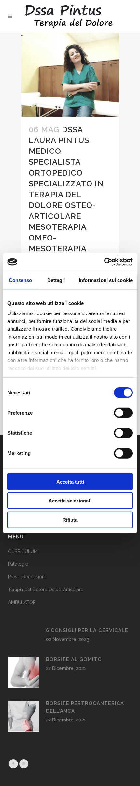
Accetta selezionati (70, 500)
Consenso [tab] (20, 280)
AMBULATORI (22, 602)
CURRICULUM (23, 551)
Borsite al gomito (74, 659)
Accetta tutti (70, 481)
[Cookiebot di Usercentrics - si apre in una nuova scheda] (104, 262)
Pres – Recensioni (27, 576)
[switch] (123, 412)
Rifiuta (70, 519)
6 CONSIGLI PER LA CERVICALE (87, 630)
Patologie (18, 564)
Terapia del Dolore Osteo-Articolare (45, 589)
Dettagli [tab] (56, 280)
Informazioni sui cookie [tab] (106, 280)
